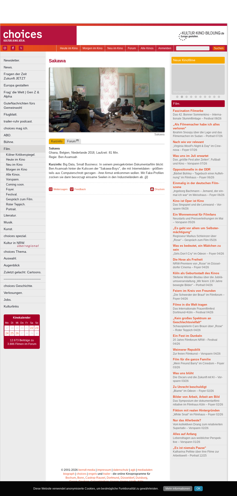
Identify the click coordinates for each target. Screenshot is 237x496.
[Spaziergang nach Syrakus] (186, 97)
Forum (132, 48)
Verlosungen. (13, 293)
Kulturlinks (11, 306)
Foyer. (10, 189)
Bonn (80, 477)
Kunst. (8, 229)
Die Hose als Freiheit (188, 259)
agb (133, 470)
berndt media (86, 470)
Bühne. (9, 142)
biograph (69, 473)
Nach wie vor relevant (188, 142)
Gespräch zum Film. (19, 199)
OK (198, 488)
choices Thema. (15, 251)
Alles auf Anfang (184, 434)
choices (81, 473)
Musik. (8, 222)
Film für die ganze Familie (192, 359)
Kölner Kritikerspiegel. (20, 154)
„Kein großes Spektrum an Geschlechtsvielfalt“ (192, 320)
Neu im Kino (115, 48)
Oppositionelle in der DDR (191, 169)
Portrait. (11, 209)
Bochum (70, 477)
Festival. (12, 194)
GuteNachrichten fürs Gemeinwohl (19, 105)
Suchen (219, 48)
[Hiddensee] (200, 97)
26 (17, 333)
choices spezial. (15, 236)
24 (7, 333)
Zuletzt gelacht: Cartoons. (22, 272)
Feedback (80, 189)
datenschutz (120, 470)
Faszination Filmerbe (188, 111)
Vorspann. (12, 179)
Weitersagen (60, 189)
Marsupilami (181, 92)
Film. (7, 149)
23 (36, 328)
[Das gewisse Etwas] (205, 97)
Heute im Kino (69, 48)
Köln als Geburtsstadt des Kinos (196, 273)
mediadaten (145, 470)
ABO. (7, 135)
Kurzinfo (56, 141)
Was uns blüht (183, 373)
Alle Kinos (147, 48)
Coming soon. (15, 184)
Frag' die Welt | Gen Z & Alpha (21, 94)
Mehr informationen (177, 488)
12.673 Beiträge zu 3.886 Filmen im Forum (21, 342)
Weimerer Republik (186, 349)
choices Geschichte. (18, 286)
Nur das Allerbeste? (187, 420)
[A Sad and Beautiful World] (191, 97)
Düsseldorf (127, 477)
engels (92, 473)
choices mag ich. (16, 128)
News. (8, 67)
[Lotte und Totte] (209, 97)
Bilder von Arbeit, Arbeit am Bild (196, 397)
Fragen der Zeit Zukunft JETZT (25, 76)
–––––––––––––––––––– (22, 279)
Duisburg (141, 477)
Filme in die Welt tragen (190, 304)
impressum (104, 470)
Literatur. (10, 215)
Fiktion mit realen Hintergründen (196, 410)
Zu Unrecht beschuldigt (189, 387)
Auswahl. (10, 258)
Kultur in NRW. (14, 243)
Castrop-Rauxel (95, 477)
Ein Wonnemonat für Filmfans (194, 214)
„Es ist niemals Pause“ (189, 448)
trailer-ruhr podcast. (18, 121)
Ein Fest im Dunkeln (187, 336)
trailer (106, 473)
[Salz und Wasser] (219, 97)
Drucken (160, 189)
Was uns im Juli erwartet (190, 156)
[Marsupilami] (182, 97)
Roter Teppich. (15, 204)
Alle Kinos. (13, 174)
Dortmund (113, 477)
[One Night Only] (214, 97)
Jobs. (8, 299)
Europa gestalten (16, 85)
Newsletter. (12, 60)
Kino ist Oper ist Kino (188, 201)
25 (12, 333)
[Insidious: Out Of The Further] (177, 97)
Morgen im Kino (93, 48)
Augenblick (12, 265)
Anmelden (164, 48)
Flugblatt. (10, 114)
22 (31, 328)
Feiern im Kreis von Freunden (194, 290)
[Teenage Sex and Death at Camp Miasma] (195, 97)
